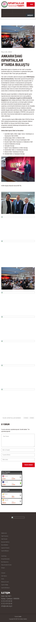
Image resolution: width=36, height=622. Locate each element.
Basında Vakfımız (5, 542)
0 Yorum (32, 418)
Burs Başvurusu (4, 562)
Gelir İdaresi (4, 576)
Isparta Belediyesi (5, 587)
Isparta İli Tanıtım (5, 548)
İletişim (3, 567)
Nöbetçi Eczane (5, 581)
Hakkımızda (4, 533)
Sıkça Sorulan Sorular (6, 564)
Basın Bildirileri (4, 545)
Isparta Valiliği (4, 584)
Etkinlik (26, 418)
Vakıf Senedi (4, 539)
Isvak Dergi (3, 556)
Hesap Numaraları (5, 559)
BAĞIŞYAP (30, 15)
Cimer (2, 579)
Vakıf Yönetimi (4, 536)
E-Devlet (3, 573)
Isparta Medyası (5, 550)
